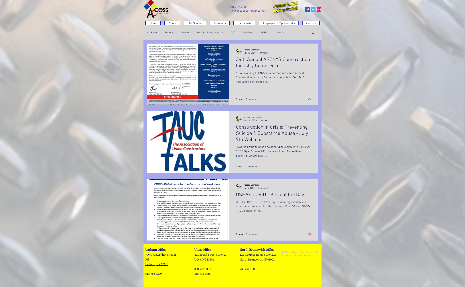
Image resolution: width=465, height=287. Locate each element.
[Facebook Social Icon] (307, 9)
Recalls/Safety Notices (210, 32)
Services (248, 32)
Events (185, 32)
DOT (233, 32)
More (279, 32)
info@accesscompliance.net (247, 11)
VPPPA (264, 32)
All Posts (152, 32)
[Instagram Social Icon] (319, 9)
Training (169, 32)
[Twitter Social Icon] (313, 9)
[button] (220, 23)
